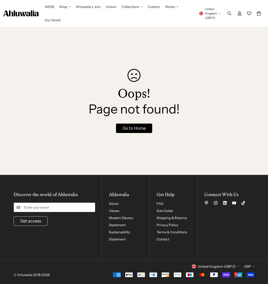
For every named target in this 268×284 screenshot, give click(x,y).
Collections (130, 7)
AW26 (49, 7)
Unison (111, 7)
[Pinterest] (206, 203)
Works (170, 7)
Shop (63, 7)
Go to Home (134, 128)
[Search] (229, 13)
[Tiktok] (243, 203)
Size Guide (165, 211)
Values (114, 211)
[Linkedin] (225, 203)
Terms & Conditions (172, 232)
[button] (259, 13)
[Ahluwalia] (21, 13)
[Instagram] (216, 203)
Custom (154, 7)
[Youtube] (234, 203)
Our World (53, 20)
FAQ (160, 203)
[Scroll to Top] (260, 261)
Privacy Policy (167, 225)
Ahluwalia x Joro (88, 7)
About (114, 203)
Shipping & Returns (172, 218)
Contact (163, 239)
